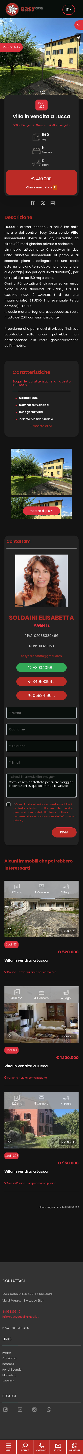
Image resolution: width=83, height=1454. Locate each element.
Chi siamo (9, 1358)
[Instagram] (34, 1410)
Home (6, 1353)
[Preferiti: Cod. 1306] (9, 1141)
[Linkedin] (51, 204)
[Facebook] (32, 204)
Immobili (8, 1364)
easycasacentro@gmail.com (41, 656)
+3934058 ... (43, 667)
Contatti (8, 1381)
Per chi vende (12, 1370)
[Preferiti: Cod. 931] (9, 930)
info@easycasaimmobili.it (20, 1317)
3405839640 (11, 1312)
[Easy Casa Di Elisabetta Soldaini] (24, 9)
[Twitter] (42, 204)
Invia (64, 832)
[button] (41, 426)
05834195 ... (43, 695)
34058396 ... (43, 681)
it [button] (67, 9)
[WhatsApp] (49, 1410)
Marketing (9, 1375)
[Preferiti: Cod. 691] (9, 1035)
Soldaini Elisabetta (41, 617)
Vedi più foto (11, 47)
